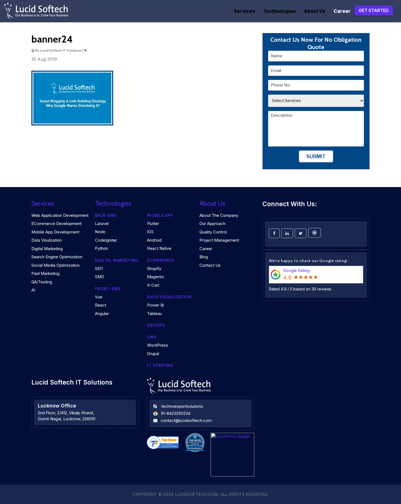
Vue (98, 296)
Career (342, 11)
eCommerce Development (56, 223)
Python (101, 248)
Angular (102, 313)
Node (100, 231)
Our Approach (212, 223)
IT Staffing (160, 365)
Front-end (108, 288)
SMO (99, 276)
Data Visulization (46, 240)
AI (33, 290)
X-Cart (153, 285)
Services (244, 11)
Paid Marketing (45, 273)
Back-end (106, 215)
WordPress (157, 345)
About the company (218, 215)
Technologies (279, 11)
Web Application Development (59, 215)
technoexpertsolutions (182, 406)
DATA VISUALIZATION (169, 297)
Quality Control (213, 232)
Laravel (102, 223)
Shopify (154, 268)
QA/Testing (41, 281)
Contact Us (210, 265)
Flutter (153, 223)
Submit (316, 156)
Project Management (219, 240)
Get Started (374, 10)
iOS (150, 231)
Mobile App (160, 215)
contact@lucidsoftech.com (186, 420)
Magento (155, 276)
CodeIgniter (106, 240)
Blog (203, 256)
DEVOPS (155, 325)
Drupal (153, 353)
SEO (99, 268)
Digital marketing (117, 260)
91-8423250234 (175, 413)
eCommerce (160, 260)
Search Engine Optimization (56, 256)
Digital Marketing (47, 248)
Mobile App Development (55, 232)
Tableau (154, 313)
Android (154, 240)
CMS (151, 337)
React (100, 305)
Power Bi (155, 305)
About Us (314, 11)
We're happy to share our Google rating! (308, 260)
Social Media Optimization (55, 265)
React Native (159, 248)
